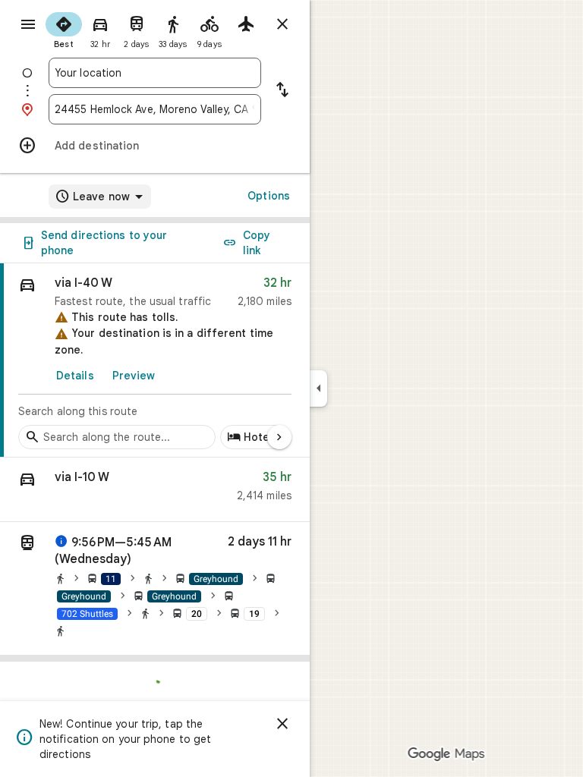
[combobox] (155, 73)
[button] (155, 490)
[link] (155, 360)
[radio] (64, 29)
